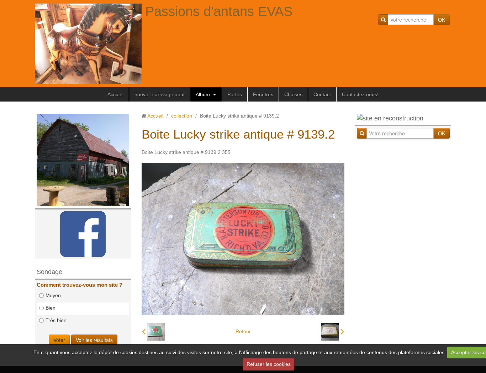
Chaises (293, 94)
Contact (322, 94)
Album (203, 94)
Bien (51, 308)
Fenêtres (263, 94)
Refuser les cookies (269, 364)
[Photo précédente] (153, 332)
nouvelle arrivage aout (159, 94)
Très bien (56, 320)
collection (181, 116)
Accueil (115, 94)
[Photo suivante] (332, 332)
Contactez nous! (360, 94)
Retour (243, 331)
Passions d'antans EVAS (218, 11)
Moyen (53, 295)
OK (441, 19)
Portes (234, 94)
